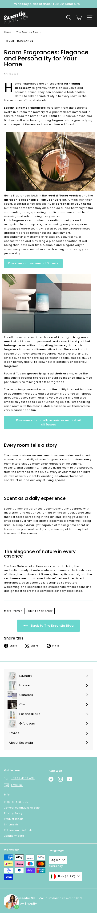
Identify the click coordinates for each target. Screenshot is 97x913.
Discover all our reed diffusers (33, 263)
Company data (14, 836)
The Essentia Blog (27, 31)
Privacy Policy (13, 813)
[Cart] (78, 17)
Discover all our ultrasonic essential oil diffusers (48, 422)
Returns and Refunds (18, 830)
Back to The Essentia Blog (51, 625)
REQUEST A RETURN (16, 802)
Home (8, 31)
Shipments (11, 824)
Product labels (14, 819)
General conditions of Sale (22, 808)
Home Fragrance (19, 41)
